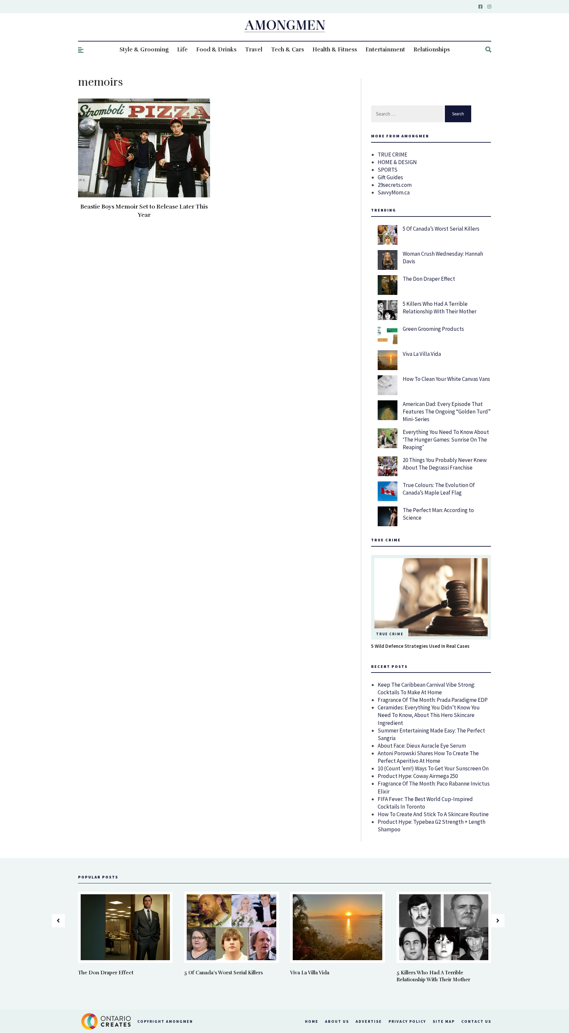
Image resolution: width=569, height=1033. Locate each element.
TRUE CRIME (392, 154)
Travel (253, 49)
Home (311, 1021)
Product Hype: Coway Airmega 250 (418, 776)
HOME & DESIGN (397, 162)
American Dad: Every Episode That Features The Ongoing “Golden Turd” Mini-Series (447, 411)
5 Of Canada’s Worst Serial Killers (441, 228)
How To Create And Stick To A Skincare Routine (433, 814)
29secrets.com (395, 184)
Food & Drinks (216, 49)
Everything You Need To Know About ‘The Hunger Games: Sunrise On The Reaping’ (446, 439)
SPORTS (387, 169)
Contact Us (476, 1021)
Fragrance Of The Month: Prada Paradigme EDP (433, 699)
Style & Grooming (144, 49)
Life (182, 49)
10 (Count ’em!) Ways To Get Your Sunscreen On (433, 768)
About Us (337, 1021)
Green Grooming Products (433, 328)
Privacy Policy (407, 1021)
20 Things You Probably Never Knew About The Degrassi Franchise (445, 463)
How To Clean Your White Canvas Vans (446, 379)
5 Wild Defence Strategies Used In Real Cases (420, 646)
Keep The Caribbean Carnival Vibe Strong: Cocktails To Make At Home (426, 688)
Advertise (369, 1021)
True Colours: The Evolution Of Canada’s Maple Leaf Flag (439, 488)
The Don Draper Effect (429, 278)
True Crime (389, 634)
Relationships (432, 49)
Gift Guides (390, 177)
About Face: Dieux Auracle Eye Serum (422, 745)
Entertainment (385, 49)
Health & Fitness (334, 49)
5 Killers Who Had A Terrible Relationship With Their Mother (439, 307)
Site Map (444, 1021)
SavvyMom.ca (394, 192)
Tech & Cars (287, 49)
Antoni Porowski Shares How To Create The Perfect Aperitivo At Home (428, 757)
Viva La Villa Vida (422, 354)
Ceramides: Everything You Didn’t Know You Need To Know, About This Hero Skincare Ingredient (429, 715)
